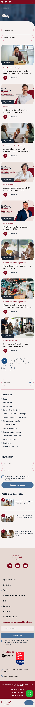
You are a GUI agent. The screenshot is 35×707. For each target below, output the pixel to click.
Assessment (7, 403)
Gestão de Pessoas (10, 428)
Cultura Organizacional (11, 410)
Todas (5, 399)
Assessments (8, 406)
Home (3, 8)
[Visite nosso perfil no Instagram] (6, 2)
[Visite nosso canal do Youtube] (10, 2)
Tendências (7, 443)
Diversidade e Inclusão (11, 421)
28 (4, 368)
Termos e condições (17, 692)
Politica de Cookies (17, 695)
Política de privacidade (17, 689)
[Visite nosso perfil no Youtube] (25, 566)
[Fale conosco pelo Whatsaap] (29, 692)
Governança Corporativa (12, 432)
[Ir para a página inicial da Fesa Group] (6, 703)
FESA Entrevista (9, 425)
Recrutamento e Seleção (12, 436)
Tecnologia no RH (9, 439)
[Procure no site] (33, 2)
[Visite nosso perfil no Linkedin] (2, 2)
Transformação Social (11, 447)
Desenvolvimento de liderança (14, 414)
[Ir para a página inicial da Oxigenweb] (20, 685)
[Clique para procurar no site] (30, 382)
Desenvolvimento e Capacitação (15, 417)
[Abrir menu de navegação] (29, 702)
